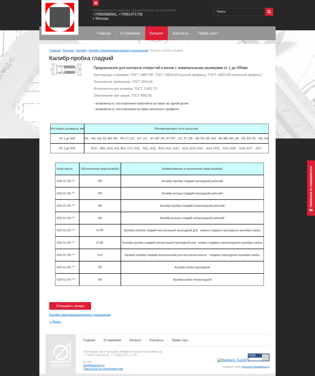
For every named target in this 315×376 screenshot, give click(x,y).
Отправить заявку (70, 306)
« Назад (55, 322)
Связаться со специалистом (103, 369)
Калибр (81, 50)
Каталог (68, 50)
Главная (55, 50)
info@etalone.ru (94, 365)
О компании (112, 340)
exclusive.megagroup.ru (255, 367)
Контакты (156, 340)
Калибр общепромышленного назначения (118, 50)
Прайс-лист (180, 340)
